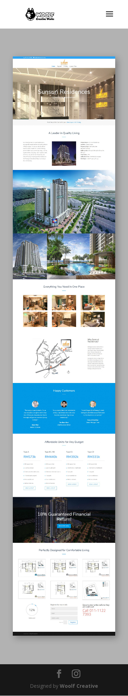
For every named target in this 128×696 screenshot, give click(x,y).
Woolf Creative (79, 685)
